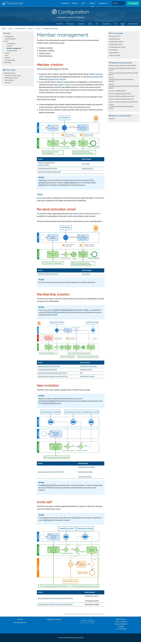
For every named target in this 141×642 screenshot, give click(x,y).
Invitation (112, 118)
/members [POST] (43, 165)
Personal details (12, 51)
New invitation (9, 80)
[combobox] (118, 3)
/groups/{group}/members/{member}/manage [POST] (55, 604)
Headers (7, 58)
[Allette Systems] (87, 621)
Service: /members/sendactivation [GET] (122, 96)
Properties (59, 24)
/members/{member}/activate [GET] (49, 172)
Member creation (10, 73)
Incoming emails (10, 60)
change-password (87, 168)
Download (65, 3)
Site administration (20, 622)
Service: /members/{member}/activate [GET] (123, 102)
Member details (133, 24)
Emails (122, 24)
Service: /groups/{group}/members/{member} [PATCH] (121, 79)
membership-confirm (84, 477)
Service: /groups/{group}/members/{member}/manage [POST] (124, 86)
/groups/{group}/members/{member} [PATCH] (52, 376)
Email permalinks (10, 39)
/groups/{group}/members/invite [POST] (51, 472)
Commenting (11, 43)
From (6, 55)
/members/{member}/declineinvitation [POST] (52, 373)
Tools (115, 24)
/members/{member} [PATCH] (47, 168)
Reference (103, 3)
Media (90, 24)
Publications (70, 24)
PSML (74, 3)
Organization (106, 24)
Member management (14, 48)
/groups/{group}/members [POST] (49, 366)
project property (47, 310)
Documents (81, 24)
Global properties (114, 39)
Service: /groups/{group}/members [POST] (122, 65)
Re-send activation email (12, 75)
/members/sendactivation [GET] (48, 274)
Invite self (8, 83)
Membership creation (11, 78)
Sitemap (20, 619)
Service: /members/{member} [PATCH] (121, 99)
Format (7, 53)
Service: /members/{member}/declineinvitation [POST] (121, 106)
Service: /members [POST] (117, 91)
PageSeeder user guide (53, 619)
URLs (97, 24)
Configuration (73, 12)
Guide (92, 3)
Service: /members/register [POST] (120, 94)
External (9, 46)
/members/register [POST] (46, 163)
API (83, 3)
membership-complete (87, 376)
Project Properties (114, 55)
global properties (92, 77)
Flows (6, 41)
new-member (86, 164)
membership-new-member (88, 366)
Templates (8, 62)
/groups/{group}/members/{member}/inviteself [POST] (55, 598)
